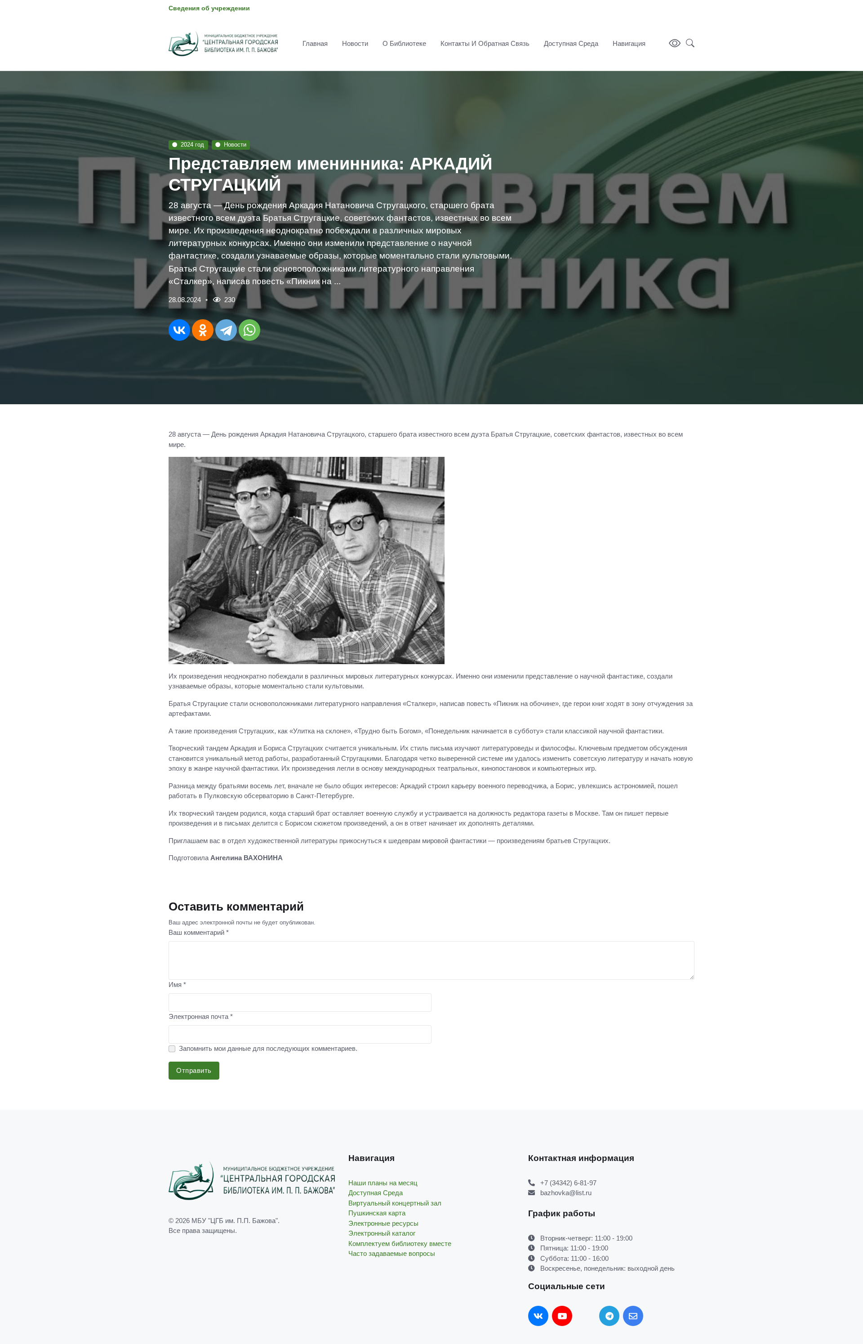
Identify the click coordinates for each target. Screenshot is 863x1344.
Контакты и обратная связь (484, 43)
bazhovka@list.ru (566, 1193)
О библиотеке (404, 43)
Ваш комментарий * (199, 932)
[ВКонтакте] (179, 330)
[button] (687, 44)
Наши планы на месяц (383, 1183)
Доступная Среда (571, 43)
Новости (355, 43)
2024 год (192, 144)
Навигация (629, 43)
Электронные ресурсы (383, 1223)
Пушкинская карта (376, 1213)
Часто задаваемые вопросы (391, 1253)
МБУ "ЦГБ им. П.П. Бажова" (234, 1220)
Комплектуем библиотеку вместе (399, 1243)
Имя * (177, 984)
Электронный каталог (381, 1233)
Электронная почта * (201, 1016)
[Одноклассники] (203, 330)
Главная (315, 43)
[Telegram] (226, 330)
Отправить (194, 1070)
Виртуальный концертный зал (394, 1203)
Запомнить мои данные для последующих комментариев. (268, 1048)
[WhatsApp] (249, 330)
